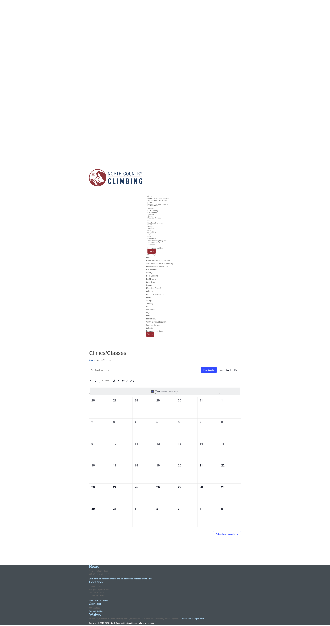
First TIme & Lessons (155, 223)
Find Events (208, 370)
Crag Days (151, 214)
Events (92, 360)
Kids (148, 315)
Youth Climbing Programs (157, 240)
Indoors (149, 291)
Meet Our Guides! (154, 218)
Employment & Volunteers (157, 204)
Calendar (150, 328)
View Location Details (98, 600)
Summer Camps (153, 242)
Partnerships (152, 206)
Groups (150, 216)
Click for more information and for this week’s (120, 579)
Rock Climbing (152, 210)
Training (150, 228)
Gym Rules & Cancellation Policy (157, 201)
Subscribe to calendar (225, 534)
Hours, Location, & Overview (158, 198)
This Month (105, 381)
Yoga (149, 234)
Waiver (151, 251)
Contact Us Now (96, 611)
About (148, 257)
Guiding (149, 272)
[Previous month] (90, 380)
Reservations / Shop (154, 331)
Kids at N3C (151, 239)
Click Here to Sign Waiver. (193, 619)
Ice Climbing (152, 212)
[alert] (165, 391)
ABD (149, 230)
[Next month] (95, 380)
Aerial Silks (151, 232)
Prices (149, 224)
